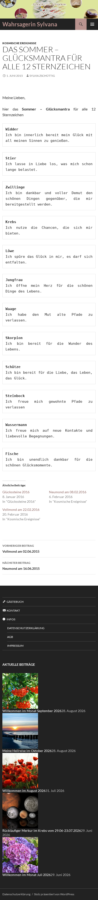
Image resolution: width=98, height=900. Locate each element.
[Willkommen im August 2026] (20, 770)
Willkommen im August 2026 (23, 791)
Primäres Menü (92, 24)
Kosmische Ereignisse (19, 43)
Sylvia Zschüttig (42, 75)
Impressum (15, 645)
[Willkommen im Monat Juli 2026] (20, 854)
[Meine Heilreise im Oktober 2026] (20, 730)
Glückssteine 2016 (15, 492)
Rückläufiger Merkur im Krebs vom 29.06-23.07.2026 (41, 830)
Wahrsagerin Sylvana (29, 24)
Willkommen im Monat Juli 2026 (26, 875)
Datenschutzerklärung (25, 628)
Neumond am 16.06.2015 (21, 565)
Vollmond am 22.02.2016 (20, 509)
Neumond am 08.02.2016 (67, 492)
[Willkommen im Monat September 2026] (20, 691)
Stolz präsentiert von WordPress (54, 894)
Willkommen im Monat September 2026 (31, 711)
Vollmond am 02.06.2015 (20, 548)
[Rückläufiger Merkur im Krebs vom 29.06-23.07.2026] (20, 810)
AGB (10, 637)
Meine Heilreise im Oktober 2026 (27, 751)
